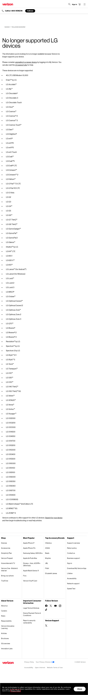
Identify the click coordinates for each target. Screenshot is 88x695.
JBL (46, 563)
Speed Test (71, 589)
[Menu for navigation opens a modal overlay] (84, 4)
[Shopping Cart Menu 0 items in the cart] (79, 4)
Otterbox (48, 543)
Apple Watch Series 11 (31, 571)
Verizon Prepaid (7, 558)
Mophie (48, 558)
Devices (4, 543)
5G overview (5, 643)
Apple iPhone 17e (29, 548)
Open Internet (40, 667)
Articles (4, 633)
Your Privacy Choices (43, 662)
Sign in (69, 563)
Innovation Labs (7, 649)
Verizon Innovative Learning (7, 627)
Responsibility (6, 621)
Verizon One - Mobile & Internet (9, 569)
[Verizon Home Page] (7, 4)
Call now (30, 11)
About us (4, 606)
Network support (73, 583)
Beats (47, 553)
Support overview (73, 543)
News (3, 616)
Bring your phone (7, 576)
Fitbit (47, 568)
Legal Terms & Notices (31, 608)
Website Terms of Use (55, 667)
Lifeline (69, 573)
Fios (24, 576)
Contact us (71, 553)
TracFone (4, 581)
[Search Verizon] (69, 4)
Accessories (5, 548)
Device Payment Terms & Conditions (32, 614)
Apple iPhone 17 (28, 543)
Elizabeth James (51, 573)
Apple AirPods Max (30, 558)
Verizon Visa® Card (30, 581)
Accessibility (72, 578)
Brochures (5, 638)
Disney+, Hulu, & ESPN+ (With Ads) (31, 564)
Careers (4, 611)
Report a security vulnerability (29, 621)
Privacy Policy (29, 662)
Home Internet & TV (8, 563)
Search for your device (53, 518)
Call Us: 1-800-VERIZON (13, 11)
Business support (73, 558)
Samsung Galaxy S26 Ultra (32, 553)
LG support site (21, 65)
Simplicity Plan (6, 553)
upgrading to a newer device (26, 62)
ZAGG (47, 548)
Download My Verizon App (76, 568)
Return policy (72, 548)
